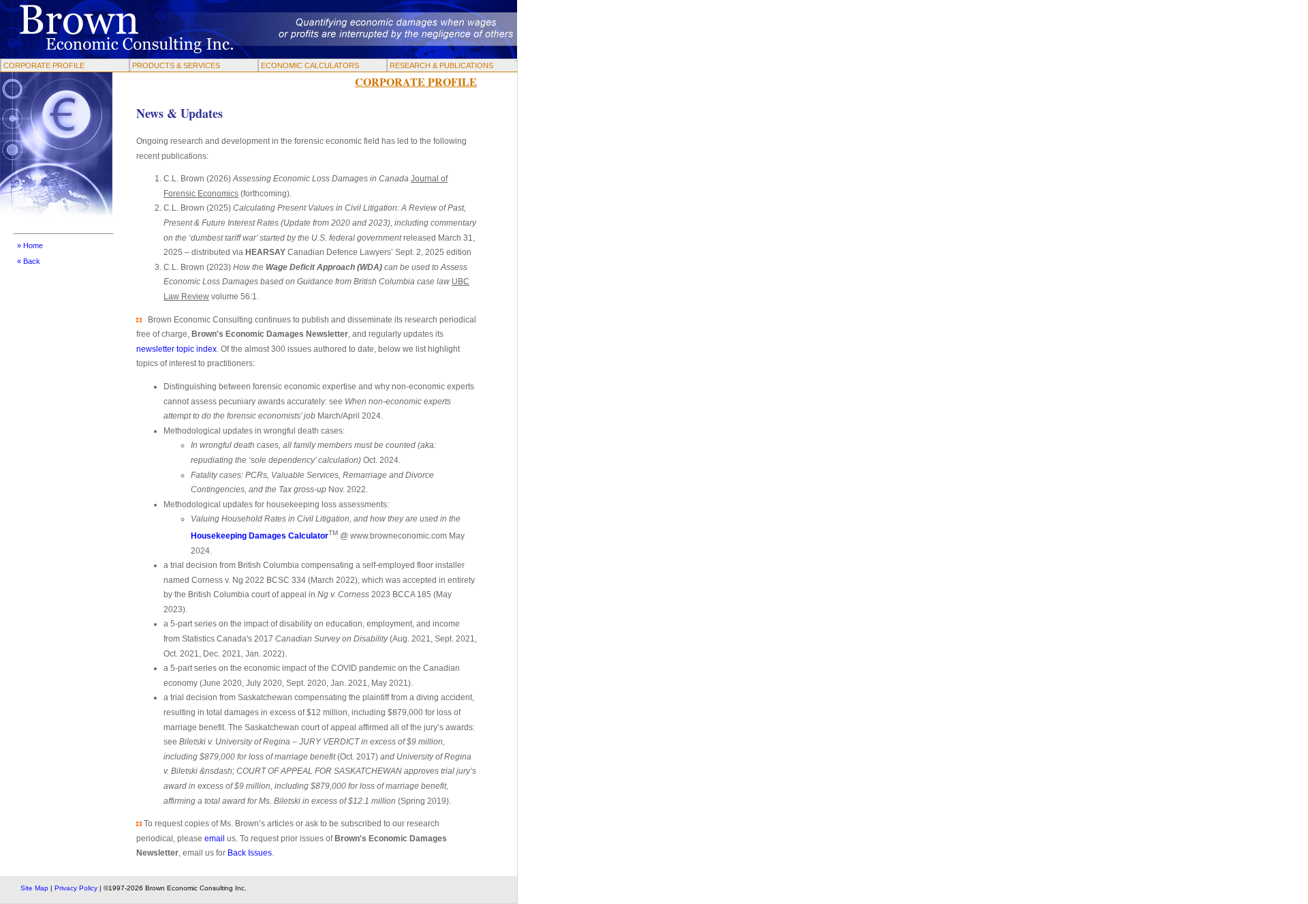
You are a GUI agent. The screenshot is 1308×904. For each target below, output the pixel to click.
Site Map (34, 888)
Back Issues (250, 853)
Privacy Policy (75, 888)
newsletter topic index (176, 349)
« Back (28, 261)
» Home (30, 245)
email (214, 838)
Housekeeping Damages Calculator (259, 536)
